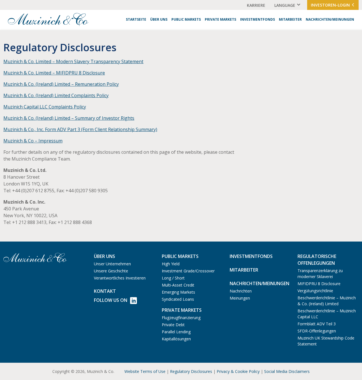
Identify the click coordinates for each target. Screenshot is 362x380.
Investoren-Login (331, 5)
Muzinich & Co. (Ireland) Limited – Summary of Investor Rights (68, 118)
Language (284, 5)
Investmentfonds (257, 19)
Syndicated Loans (178, 299)
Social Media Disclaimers (287, 371)
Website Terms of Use (144, 371)
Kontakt (105, 291)
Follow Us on (110, 300)
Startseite (136, 19)
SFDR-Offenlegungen (317, 331)
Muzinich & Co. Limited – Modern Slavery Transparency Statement (73, 61)
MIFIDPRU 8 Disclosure (319, 283)
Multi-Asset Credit (178, 285)
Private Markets (220, 19)
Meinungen (240, 298)
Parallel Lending (176, 331)
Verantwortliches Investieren (120, 278)
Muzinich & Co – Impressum (33, 141)
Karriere (256, 5)
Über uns (158, 19)
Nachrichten (241, 291)
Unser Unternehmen (112, 263)
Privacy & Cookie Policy (238, 371)
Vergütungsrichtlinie (315, 290)
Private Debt (173, 324)
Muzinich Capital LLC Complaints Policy (44, 107)
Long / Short (173, 278)
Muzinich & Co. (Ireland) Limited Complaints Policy (56, 95)
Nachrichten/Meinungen (330, 19)
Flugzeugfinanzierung (181, 317)
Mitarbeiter (290, 19)
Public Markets (186, 19)
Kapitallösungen (176, 338)
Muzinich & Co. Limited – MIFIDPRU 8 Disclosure (54, 73)
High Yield (171, 263)
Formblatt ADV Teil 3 (317, 323)
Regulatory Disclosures (191, 371)
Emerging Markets (178, 292)
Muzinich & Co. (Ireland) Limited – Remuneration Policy (61, 84)
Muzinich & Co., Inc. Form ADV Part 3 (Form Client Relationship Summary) (80, 129)
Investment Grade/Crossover (188, 271)
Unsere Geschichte (111, 271)
